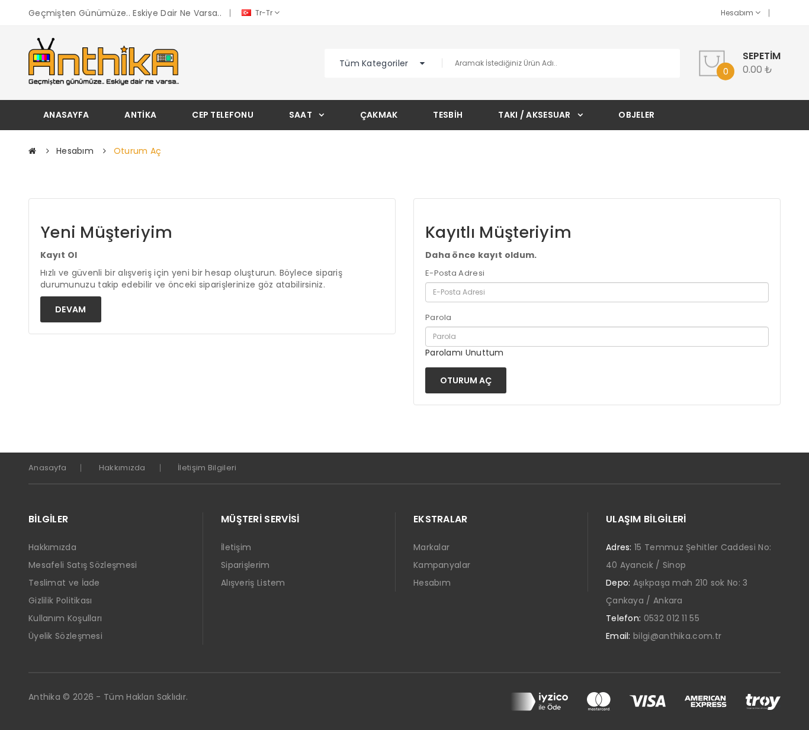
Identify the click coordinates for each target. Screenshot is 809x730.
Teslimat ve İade (64, 583)
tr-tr (263, 13)
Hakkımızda (122, 467)
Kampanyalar (441, 565)
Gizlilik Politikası (60, 600)
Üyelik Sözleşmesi (65, 636)
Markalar (431, 547)
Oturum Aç (138, 151)
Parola (438, 317)
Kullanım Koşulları (65, 618)
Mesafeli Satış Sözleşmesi (82, 565)
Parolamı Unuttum (464, 352)
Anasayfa (47, 467)
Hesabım (738, 13)
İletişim (236, 547)
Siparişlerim (245, 565)
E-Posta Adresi (454, 273)
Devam (70, 309)
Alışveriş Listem (253, 583)
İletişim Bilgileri (207, 467)
